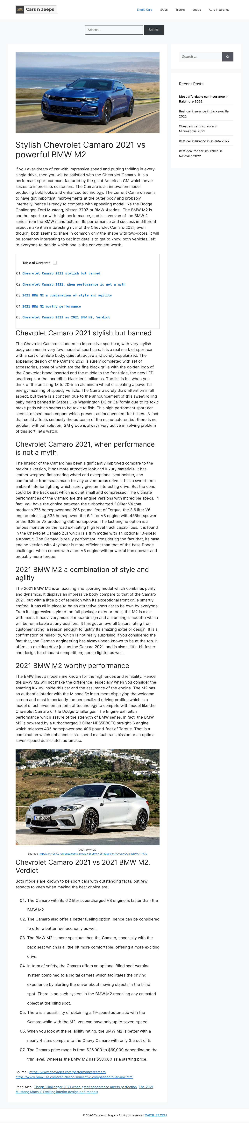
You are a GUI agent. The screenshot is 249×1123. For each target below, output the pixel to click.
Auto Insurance (219, 9)
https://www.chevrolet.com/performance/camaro (67, 1072)
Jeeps (197, 9)
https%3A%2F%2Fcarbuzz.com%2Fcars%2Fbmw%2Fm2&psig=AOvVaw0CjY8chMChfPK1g (93, 853)
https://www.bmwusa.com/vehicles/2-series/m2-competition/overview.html (74, 1077)
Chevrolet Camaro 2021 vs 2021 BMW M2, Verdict (66, 317)
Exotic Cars (145, 9)
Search (154, 30)
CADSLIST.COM (156, 1115)
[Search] (227, 56)
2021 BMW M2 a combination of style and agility (67, 295)
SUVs (164, 9)
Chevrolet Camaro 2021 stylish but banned (61, 273)
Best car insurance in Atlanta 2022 (204, 141)
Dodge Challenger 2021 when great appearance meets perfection (85, 1087)
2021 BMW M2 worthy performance (51, 306)
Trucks (180, 9)
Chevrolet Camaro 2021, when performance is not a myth (73, 284)
